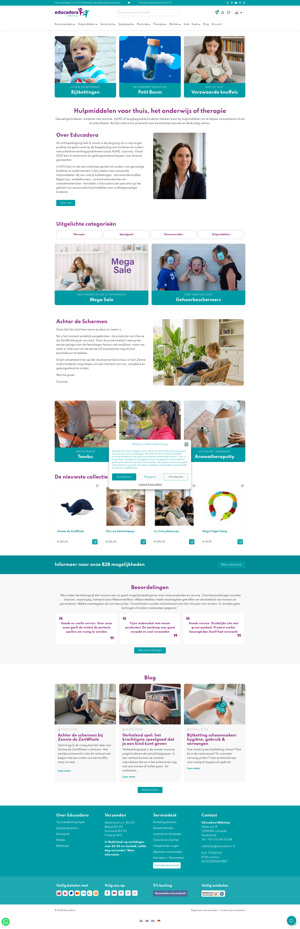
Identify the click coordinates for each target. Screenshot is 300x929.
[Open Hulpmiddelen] (96, 24)
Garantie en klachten (166, 840)
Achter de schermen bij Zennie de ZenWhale (80, 737)
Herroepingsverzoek (167, 865)
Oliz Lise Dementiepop (120, 531)
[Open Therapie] (165, 24)
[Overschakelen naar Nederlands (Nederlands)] (141, 921)
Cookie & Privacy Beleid (150, 485)
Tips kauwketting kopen (70, 822)
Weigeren (150, 477)
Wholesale (62, 846)
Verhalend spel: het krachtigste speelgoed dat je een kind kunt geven (148, 739)
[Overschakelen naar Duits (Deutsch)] (159, 921)
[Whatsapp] (228, 3)
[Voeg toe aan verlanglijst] (97, 485)
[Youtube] (236, 3)
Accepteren (124, 477)
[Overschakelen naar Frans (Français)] (153, 921)
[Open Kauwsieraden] (74, 24)
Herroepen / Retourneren (168, 857)
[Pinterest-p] (240, 3)
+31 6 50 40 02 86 (219, 839)
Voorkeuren (175, 477)
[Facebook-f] (232, 3)
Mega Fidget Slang (214, 531)
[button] (186, 444)
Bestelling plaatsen (164, 822)
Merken (60, 840)
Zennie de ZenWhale (70, 531)
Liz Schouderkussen (166, 531)
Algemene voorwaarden (167, 852)
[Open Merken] (180, 24)
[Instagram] (244, 3)
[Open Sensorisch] (114, 24)
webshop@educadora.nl (218, 846)
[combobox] (148, 12)
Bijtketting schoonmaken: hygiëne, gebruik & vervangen (212, 739)
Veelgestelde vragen (166, 846)
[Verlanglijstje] (228, 12)
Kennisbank (63, 834)
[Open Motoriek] (149, 24)
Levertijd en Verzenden (167, 834)
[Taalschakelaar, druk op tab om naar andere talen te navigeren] (239, 12)
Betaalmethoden (163, 828)
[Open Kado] (199, 24)
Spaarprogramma (67, 828)
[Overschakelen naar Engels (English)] (147, 921)
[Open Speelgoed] (133, 24)
